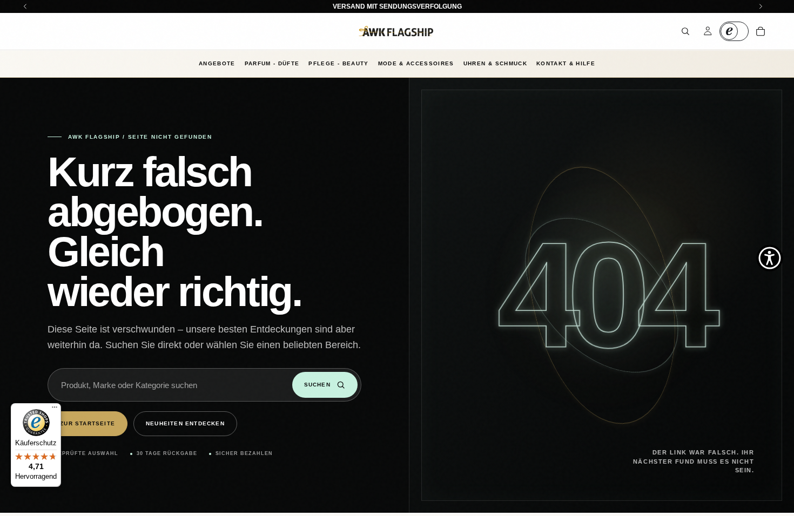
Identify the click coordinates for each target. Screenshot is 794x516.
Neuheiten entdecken (185, 423)
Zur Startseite (87, 423)
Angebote (217, 63)
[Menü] (54, 409)
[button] (769, 258)
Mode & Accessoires (416, 63)
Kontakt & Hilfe (565, 63)
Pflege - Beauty (338, 63)
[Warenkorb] (760, 31)
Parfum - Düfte (272, 63)
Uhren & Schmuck (495, 63)
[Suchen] (685, 31)
